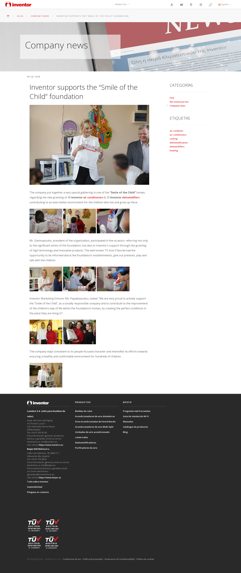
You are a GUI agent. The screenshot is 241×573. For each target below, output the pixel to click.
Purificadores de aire (86, 447)
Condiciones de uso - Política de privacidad (82, 559)
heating (174, 150)
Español (225, 4)
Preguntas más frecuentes (136, 411)
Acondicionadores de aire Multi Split (94, 426)
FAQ (172, 97)
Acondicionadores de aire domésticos (95, 416)
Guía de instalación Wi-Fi (136, 416)
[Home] (18, 6)
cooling (174, 138)
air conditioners (93, 197)
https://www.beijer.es (50, 477)
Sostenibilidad (34, 486)
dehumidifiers (131, 197)
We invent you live (179, 101)
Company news (177, 105)
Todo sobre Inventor (37, 481)
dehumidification (179, 142)
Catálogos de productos (135, 426)
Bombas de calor (83, 411)
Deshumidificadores (85, 442)
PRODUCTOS (121, 4)
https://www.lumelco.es (51, 444)
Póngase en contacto (38, 492)
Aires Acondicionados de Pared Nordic (95, 421)
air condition (176, 130)
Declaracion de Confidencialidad (119, 559)
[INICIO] (8, 16)
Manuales (128, 421)
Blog (125, 432)
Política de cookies (145, 559)
